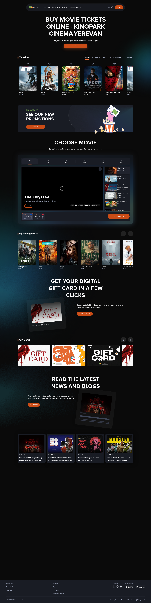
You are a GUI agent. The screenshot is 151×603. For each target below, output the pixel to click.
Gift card (47, 7)
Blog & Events (56, 7)
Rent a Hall (65, 7)
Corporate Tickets (76, 7)
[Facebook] (114, 587)
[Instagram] (117, 587)
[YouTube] (121, 587)
